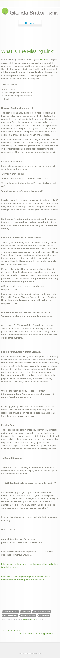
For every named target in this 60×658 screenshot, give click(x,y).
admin (25, 619)
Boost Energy (11, 612)
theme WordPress (30, 653)
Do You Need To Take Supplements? (38, 633)
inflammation (10, 615)
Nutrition (44, 615)
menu (31, 23)
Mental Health (28, 615)
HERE (43, 60)
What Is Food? (11, 630)
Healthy (26, 612)
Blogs (32, 619)
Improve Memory (42, 612)
